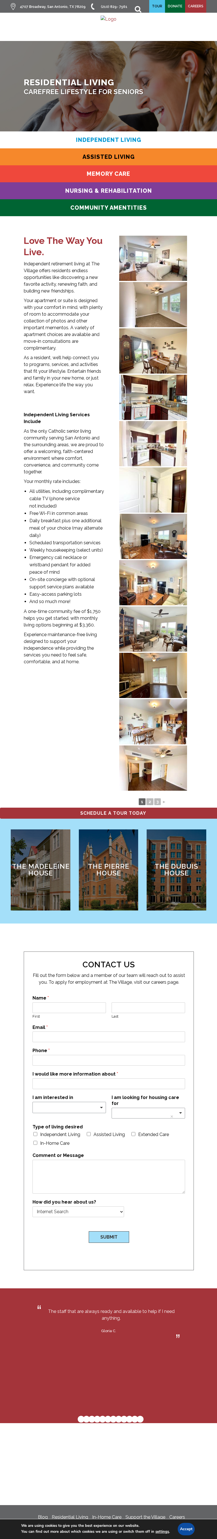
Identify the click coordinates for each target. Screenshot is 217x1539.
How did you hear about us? (64, 1202)
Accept (186, 1529)
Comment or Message (58, 1155)
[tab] (108, 139)
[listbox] (148, 1113)
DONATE (175, 6)
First (36, 1016)
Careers (177, 1517)
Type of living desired (57, 1127)
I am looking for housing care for (145, 1100)
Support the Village (145, 1517)
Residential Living (70, 1517)
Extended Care (153, 1134)
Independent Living (60, 1134)
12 (140, 1419)
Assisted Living (109, 1134)
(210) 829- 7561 (114, 7)
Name (40, 998)
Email (40, 1027)
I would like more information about (75, 1074)
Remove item (172, 1116)
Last (115, 1016)
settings (162, 1531)
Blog (43, 1517)
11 (134, 1419)
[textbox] (66, 1107)
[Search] (135, 6)
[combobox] (69, 1107)
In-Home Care (55, 1143)
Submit (109, 1237)
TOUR (157, 6)
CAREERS (195, 6)
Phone (41, 1050)
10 (129, 1419)
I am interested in (52, 1097)
